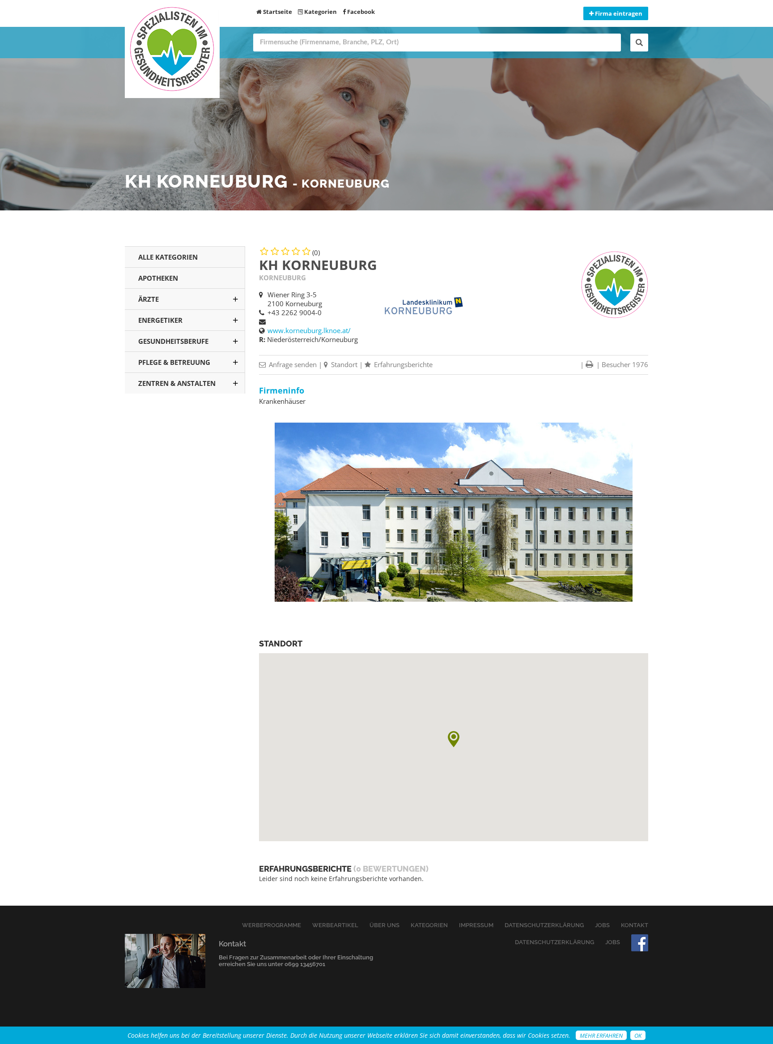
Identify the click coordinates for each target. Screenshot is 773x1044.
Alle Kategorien (168, 256)
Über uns (384, 925)
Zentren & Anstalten (177, 383)
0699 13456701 (305, 964)
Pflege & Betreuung (174, 362)
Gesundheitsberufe (173, 341)
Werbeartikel (335, 925)
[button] (453, 739)
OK (637, 1035)
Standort (343, 364)
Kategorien (320, 12)
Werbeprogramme (271, 925)
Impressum (476, 925)
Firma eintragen (618, 13)
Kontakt (634, 925)
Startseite (277, 12)
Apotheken (158, 278)
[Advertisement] (185, 545)
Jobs (602, 925)
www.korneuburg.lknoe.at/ (309, 330)
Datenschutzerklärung (544, 925)
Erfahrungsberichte (402, 364)
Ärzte (148, 299)
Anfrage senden (292, 364)
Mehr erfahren (601, 1035)
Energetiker (160, 320)
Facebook (360, 12)
